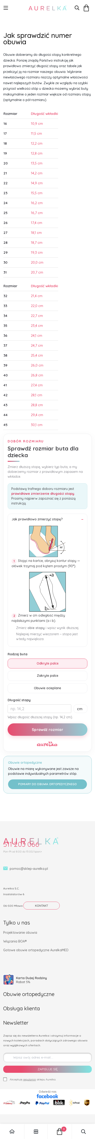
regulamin (29, 1079)
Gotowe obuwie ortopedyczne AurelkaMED (35, 950)
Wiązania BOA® (15, 941)
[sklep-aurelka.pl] (47, 7)
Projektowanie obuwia (20, 932)
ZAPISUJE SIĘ (48, 1069)
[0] (59, 1131)
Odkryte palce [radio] (48, 663)
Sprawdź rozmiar (47, 729)
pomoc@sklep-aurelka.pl (29, 869)
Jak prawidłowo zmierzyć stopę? (37, 519)
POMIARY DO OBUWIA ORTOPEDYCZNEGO (47, 784)
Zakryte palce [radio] (47, 676)
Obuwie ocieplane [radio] (47, 688)
